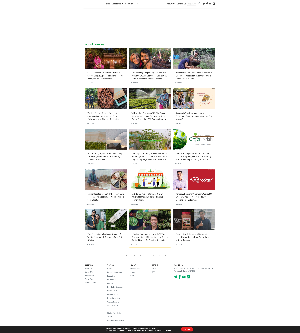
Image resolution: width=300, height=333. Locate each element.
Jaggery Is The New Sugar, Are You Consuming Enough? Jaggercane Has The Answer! (194, 116)
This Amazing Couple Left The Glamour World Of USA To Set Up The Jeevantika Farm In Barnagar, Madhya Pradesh (149, 75)
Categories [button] (116, 3)
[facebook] (207, 4)
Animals (110, 268)
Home (108, 3)
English (154, 268)
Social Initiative (112, 305)
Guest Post (89, 279)
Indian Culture (112, 291)
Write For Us (89, 275)
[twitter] (204, 4)
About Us (171, 3)
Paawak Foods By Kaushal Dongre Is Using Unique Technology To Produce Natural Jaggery (192, 237)
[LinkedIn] (213, 4)
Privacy (132, 272)
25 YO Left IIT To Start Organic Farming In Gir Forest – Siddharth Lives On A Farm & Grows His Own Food (194, 75)
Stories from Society (114, 313)
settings (168, 330)
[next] (166, 256)
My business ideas (113, 298)
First (127, 256)
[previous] (134, 256)
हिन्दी (153, 272)
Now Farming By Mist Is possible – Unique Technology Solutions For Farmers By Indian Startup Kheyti (105, 156)
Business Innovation (114, 272)
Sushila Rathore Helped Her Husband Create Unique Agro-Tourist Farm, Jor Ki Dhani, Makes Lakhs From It (105, 75)
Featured (110, 283)
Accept (187, 329)
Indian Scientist (113, 294)
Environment (112, 279)
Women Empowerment (115, 320)
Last (172, 256)
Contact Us (181, 3)
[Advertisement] (150, 25)
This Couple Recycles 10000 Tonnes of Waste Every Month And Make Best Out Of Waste (104, 237)
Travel (109, 317)
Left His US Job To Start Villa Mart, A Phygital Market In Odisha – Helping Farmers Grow (147, 196)
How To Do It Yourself (115, 287)
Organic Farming (113, 302)
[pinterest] (210, 4)
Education (111, 276)
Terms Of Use (134, 268)
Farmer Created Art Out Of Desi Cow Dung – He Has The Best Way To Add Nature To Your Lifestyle (105, 196)
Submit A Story (131, 3)
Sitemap (132, 275)
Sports (109, 309)
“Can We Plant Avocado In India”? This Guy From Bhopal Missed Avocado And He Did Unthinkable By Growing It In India (150, 237)
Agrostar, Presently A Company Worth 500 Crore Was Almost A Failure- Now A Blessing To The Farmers (194, 196)
